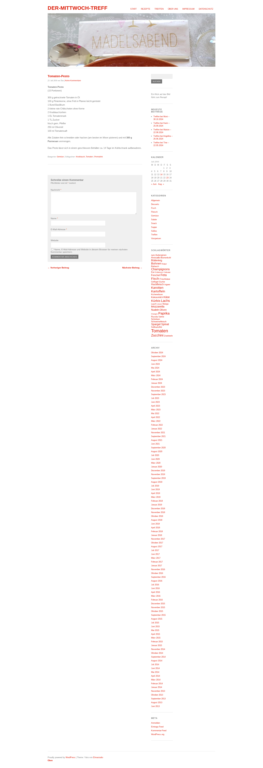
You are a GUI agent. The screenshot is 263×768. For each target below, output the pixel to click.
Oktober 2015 (157, 611)
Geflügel (154, 282)
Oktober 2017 (157, 543)
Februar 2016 (157, 600)
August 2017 (156, 546)
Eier (153, 272)
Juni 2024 (155, 364)
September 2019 (158, 478)
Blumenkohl (166, 258)
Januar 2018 (156, 535)
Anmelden (155, 723)
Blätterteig (156, 260)
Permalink (98, 157)
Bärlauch (155, 266)
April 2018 (155, 527)
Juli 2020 (155, 455)
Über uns (173, 9)
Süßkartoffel (156, 327)
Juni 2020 (155, 459)
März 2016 (155, 596)
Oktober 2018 (157, 516)
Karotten (157, 287)
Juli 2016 (155, 585)
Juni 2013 (155, 706)
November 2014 (158, 649)
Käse (166, 297)
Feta (164, 275)
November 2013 (158, 691)
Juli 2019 (155, 486)
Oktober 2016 (157, 573)
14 (161, 174)
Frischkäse (165, 279)
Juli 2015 (155, 623)
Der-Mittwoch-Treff (77, 8)
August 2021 (156, 440)
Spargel (156, 324)
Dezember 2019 (158, 470)
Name (54, 218)
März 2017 (155, 558)
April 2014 (155, 676)
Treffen (159, 9)
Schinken (155, 319)
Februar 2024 (157, 379)
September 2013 (158, 699)
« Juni (153, 184)
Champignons (160, 269)
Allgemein (155, 200)
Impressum (188, 9)
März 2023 (155, 409)
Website (54, 240)
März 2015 (155, 638)
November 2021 (158, 432)
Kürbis (155, 300)
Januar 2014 (156, 687)
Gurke (162, 281)
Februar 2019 (157, 501)
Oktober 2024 (157, 352)
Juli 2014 (155, 664)
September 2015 (158, 615)
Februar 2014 (157, 683)
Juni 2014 (155, 668)
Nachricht (56, 190)
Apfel (153, 255)
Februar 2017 (157, 562)
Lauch (153, 304)
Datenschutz (206, 9)
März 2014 (155, 680)
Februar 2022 (157, 425)
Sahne (161, 317)
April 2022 (155, 417)
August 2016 (156, 581)
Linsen (159, 304)
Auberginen (161, 255)
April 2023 (155, 406)
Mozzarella (157, 306)
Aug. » (161, 184)
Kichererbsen (157, 294)
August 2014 (156, 661)
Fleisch (154, 212)
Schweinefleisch (159, 321)
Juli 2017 (155, 550)
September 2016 (158, 577)
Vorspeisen (156, 238)
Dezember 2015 (158, 603)
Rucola (154, 316)
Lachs (165, 301)
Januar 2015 (156, 645)
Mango (165, 304)
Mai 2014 (155, 672)
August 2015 (156, 619)
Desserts (155, 204)
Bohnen (156, 263)
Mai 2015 (155, 630)
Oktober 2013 (157, 695)
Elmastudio (98, 757)
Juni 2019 (155, 489)
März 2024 (155, 375)
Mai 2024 (155, 368)
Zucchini (157, 335)
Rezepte (145, 9)
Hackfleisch (157, 284)
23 (167, 178)
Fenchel (155, 275)
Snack (154, 223)
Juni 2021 (155, 444)
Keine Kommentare (73, 81)
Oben (50, 760)
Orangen (154, 314)
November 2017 (158, 539)
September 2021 (158, 436)
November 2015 (158, 607)
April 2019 (155, 493)
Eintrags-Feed (157, 727)
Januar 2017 (156, 565)
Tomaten (89, 157)
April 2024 (155, 371)
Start (133, 9)
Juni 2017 (155, 554)
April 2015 (155, 634)
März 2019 (155, 497)
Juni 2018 (155, 524)
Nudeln (155, 309)
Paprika (164, 313)
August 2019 (156, 482)
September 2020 (158, 447)
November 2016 (158, 569)
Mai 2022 (155, 413)
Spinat (165, 324)
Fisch (153, 208)
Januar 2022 (156, 429)
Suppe (154, 227)
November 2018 (158, 512)
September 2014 (158, 657)
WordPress (70, 757)
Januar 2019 (156, 505)
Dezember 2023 (158, 387)
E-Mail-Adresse (59, 229)
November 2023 (158, 391)
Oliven (163, 309)
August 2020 (156, 451)
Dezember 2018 (158, 508)
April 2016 (155, 592)
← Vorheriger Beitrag (58, 267)
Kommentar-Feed (158, 730)
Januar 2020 (156, 467)
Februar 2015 (157, 641)
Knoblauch (80, 157)
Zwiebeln (168, 335)
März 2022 (155, 421)
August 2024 (156, 360)
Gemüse (60, 157)
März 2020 (155, 463)
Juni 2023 (155, 402)
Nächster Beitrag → (132, 267)
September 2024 (158, 356)
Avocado (155, 257)
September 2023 (158, 394)
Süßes (154, 231)
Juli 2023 (155, 398)
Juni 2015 (155, 626)
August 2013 (156, 702)
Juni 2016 (155, 588)
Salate (154, 219)
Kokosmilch (157, 297)
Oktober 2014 (157, 653)
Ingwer (167, 285)
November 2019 (158, 474)
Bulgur (164, 264)
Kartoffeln (158, 291)
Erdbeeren (159, 272)
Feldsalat (167, 272)
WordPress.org (157, 734)
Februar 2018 (157, 531)
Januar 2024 (156, 383)
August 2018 (156, 520)
